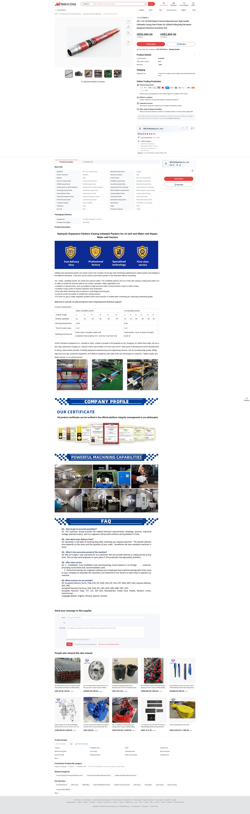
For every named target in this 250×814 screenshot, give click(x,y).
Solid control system (131, 755)
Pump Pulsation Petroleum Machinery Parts (69, 775)
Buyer (150, 10)
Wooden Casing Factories (122, 785)
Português (92, 802)
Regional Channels (148, 800)
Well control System (61, 751)
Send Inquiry (150, 44)
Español (85, 802)
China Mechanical (61, 785)
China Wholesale (117, 800)
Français (99, 802)
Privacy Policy (154, 806)
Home (56, 14)
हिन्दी (151, 802)
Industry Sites (137, 800)
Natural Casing (172, 785)
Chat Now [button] (182, 44)
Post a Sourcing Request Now (109, 644)
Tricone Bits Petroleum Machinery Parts (99, 775)
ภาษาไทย (156, 802)
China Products (87, 800)
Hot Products (77, 800)
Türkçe (163, 802)
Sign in (193, 5)
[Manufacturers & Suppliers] (65, 4)
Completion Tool (95, 748)
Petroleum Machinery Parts (110, 14)
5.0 (171, 165)
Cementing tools (130, 751)
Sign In (140, 153)
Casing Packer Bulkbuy (63, 789)
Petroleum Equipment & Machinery (92, 14)
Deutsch (121, 802)
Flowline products (95, 755)
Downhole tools (59, 755)
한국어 (141, 802)
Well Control (74, 785)
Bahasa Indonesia (179, 802)
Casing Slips (148, 785)
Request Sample (174, 49)
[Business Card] (192, 170)
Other (126, 748)
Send (69, 644)
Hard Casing (159, 785)
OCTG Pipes (93, 751)
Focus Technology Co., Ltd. (112, 806)
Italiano (115, 802)
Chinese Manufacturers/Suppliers (102, 800)
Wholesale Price (128, 800)
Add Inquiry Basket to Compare (94, 81)
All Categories (61, 10)
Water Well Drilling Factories (101, 785)
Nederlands (129, 802)
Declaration (145, 806)
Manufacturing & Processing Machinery (70, 14)
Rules (194, 10)
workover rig (164, 748)
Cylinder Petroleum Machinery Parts (125, 775)
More (56, 793)
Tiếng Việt (169, 802)
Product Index (158, 800)
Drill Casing (137, 785)
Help (160, 10)
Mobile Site (167, 800)
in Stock (57, 748)
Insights (174, 800)
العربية (135, 802)
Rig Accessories (165, 751)
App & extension (171, 10)
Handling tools (164, 755)
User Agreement (136, 806)
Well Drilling (85, 785)
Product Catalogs (82, 744)
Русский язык (107, 802)
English (79, 802)
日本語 (146, 802)
